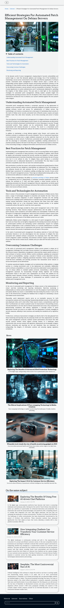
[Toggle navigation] (7, 2)
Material (7, 598)
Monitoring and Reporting (14, 70)
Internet (12, 9)
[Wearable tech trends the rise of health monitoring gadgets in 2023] (32, 427)
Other (31, 598)
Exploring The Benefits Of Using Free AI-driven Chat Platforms (38, 498)
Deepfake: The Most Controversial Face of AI (37, 565)
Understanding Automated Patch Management (20, 57)
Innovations (23, 598)
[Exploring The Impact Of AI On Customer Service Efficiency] (32, 464)
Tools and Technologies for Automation (18, 64)
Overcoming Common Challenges (16, 67)
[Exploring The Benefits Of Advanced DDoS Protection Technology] (32, 353)
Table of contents (15, 54)
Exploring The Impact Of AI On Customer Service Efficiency (32, 481)
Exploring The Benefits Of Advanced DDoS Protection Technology (32, 369)
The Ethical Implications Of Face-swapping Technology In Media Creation (32, 406)
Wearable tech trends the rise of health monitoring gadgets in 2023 (32, 444)
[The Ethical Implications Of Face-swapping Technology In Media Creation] (32, 388)
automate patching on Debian (40, 177)
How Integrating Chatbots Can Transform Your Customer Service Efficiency (37, 531)
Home (6, 9)
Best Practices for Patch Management (17, 60)
